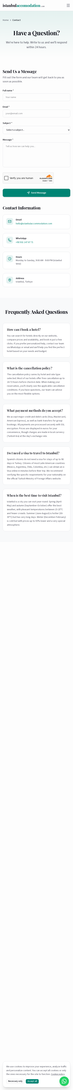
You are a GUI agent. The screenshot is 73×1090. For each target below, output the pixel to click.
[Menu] (68, 5)
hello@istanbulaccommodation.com (34, 223)
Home (6, 20)
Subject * (7, 123)
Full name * (8, 90)
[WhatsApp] (64, 1081)
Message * (8, 139)
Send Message (38, 193)
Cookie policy (58, 1074)
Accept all (32, 1081)
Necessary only (15, 1081)
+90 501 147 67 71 (24, 242)
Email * (6, 107)
